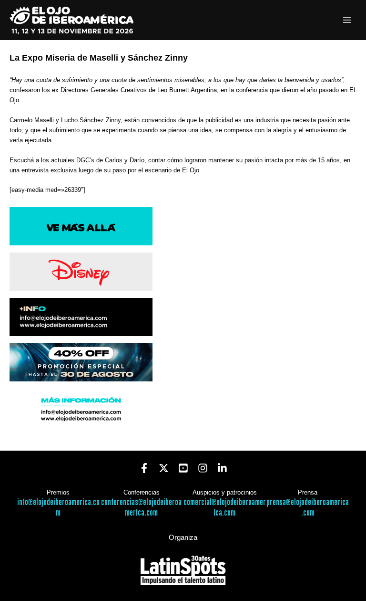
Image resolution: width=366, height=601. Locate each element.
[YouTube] (183, 468)
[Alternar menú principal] (347, 20)
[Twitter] (164, 468)
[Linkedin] (222, 468)
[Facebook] (144, 468)
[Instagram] (203, 468)
